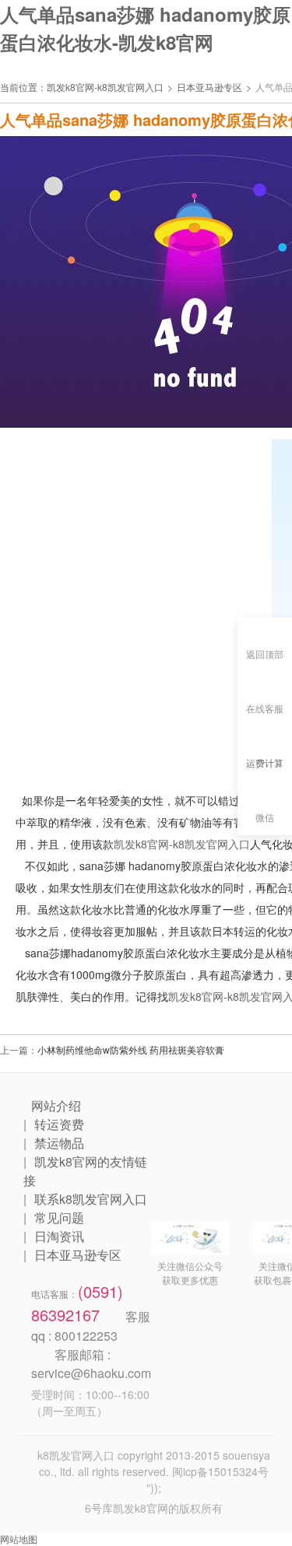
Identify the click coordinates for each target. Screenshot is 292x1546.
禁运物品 (59, 1143)
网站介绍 (56, 1105)
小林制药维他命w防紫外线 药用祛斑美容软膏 (130, 1049)
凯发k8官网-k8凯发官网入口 (105, 86)
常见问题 (59, 1217)
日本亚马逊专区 (209, 86)
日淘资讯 (59, 1236)
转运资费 (59, 1124)
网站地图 (18, 1538)
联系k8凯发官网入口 (90, 1199)
